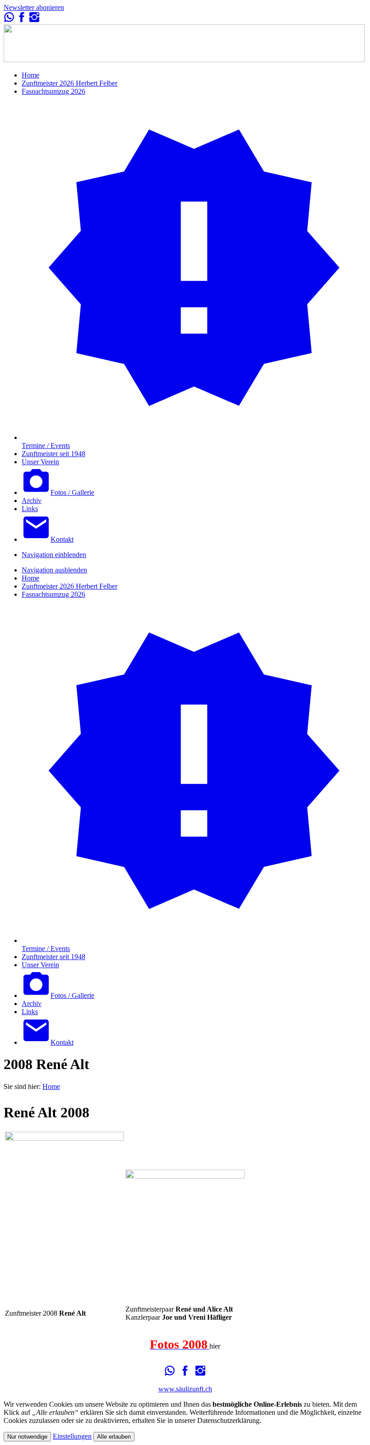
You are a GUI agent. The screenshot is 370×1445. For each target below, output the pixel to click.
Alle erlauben (114, 1436)
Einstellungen (72, 1436)
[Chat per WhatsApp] (9, 20)
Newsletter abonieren (34, 7)
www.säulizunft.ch (185, 1389)
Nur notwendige (27, 1436)
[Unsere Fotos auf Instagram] (34, 20)
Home (51, 1086)
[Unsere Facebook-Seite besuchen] (21, 20)
